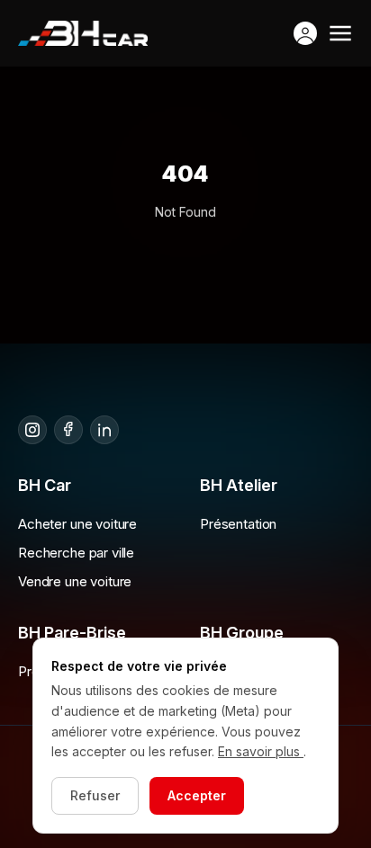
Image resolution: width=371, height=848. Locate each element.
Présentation (238, 523)
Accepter (196, 795)
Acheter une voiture (77, 523)
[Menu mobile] (340, 33)
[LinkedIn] (104, 429)
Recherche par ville (76, 552)
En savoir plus (260, 751)
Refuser (95, 795)
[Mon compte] (305, 33)
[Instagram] (32, 429)
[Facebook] (68, 429)
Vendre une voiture (74, 581)
